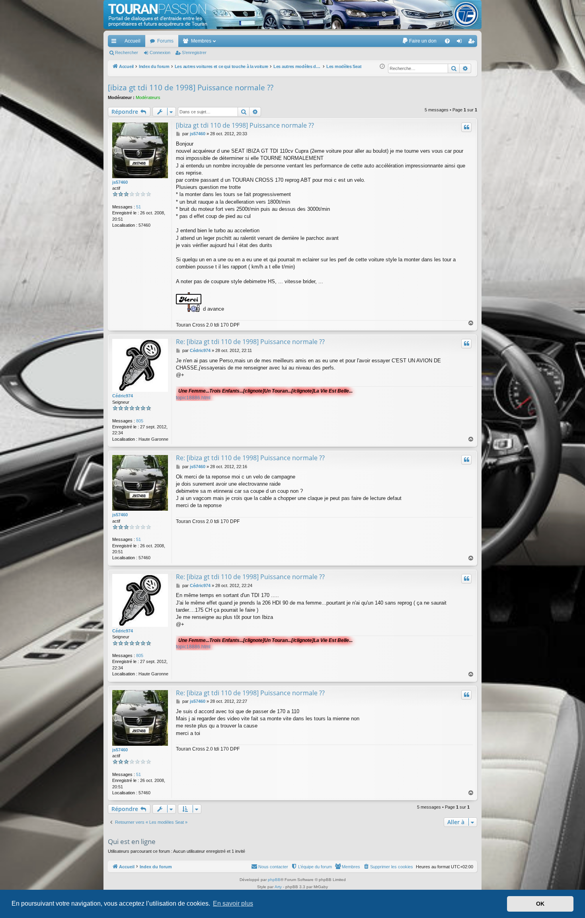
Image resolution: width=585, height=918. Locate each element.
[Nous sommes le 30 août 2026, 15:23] (382, 66)
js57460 (120, 182)
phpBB (274, 879)
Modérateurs (148, 97)
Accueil (132, 41)
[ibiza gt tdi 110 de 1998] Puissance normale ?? (190, 87)
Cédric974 (122, 395)
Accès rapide (115, 42)
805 (139, 420)
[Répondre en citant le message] (466, 127)
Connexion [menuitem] (460, 42)
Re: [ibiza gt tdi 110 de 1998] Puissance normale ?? (250, 342)
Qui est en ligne (132, 841)
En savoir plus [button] (233, 903)
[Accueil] (292, 14)
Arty (278, 887)
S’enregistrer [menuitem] (472, 42)
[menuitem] (419, 41)
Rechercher (126, 52)
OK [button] (540, 903)
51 (138, 206)
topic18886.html (193, 398)
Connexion (160, 52)
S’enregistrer (194, 52)
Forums (165, 41)
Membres (201, 41)
